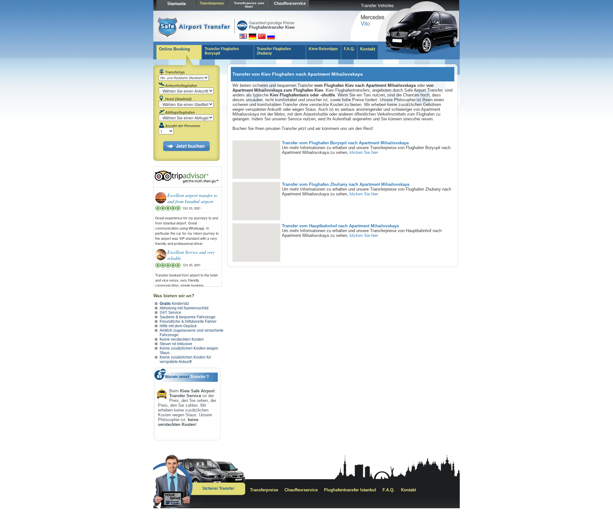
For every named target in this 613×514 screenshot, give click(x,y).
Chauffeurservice (290, 3)
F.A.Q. (349, 49)
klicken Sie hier (364, 152)
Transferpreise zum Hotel (249, 4)
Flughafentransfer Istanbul (350, 490)
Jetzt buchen (190, 145)
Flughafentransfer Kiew (272, 27)
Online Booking (174, 49)
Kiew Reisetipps (323, 49)
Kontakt (367, 49)
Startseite (176, 3)
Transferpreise (212, 3)
